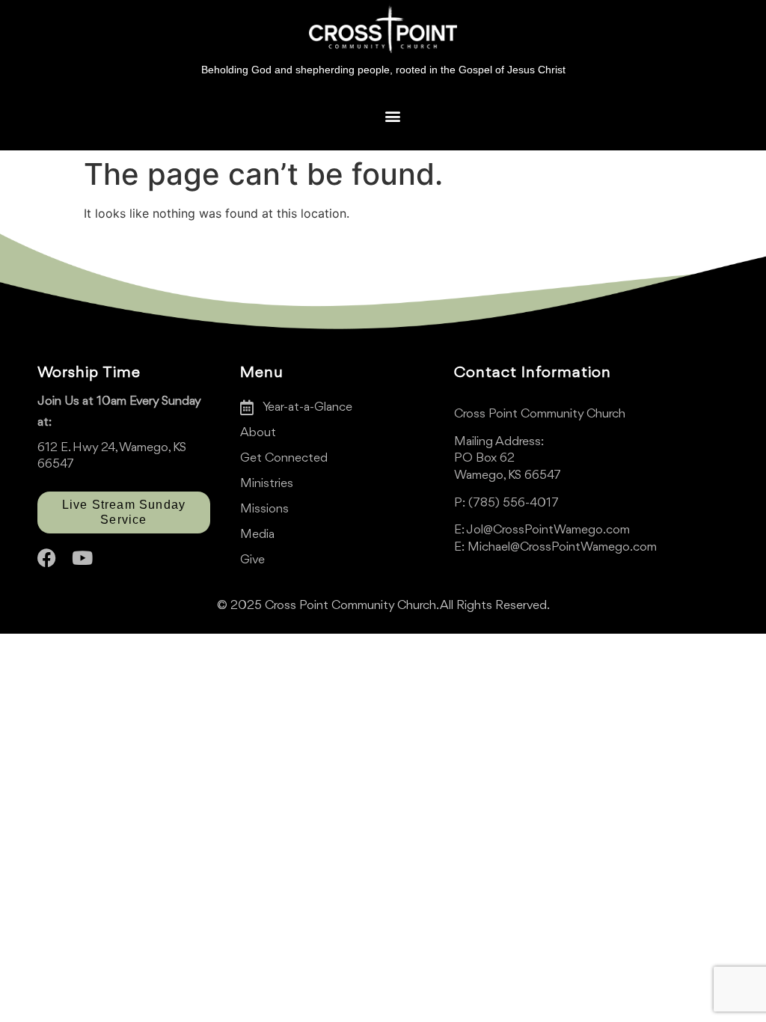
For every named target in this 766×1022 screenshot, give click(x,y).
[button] (392, 115)
